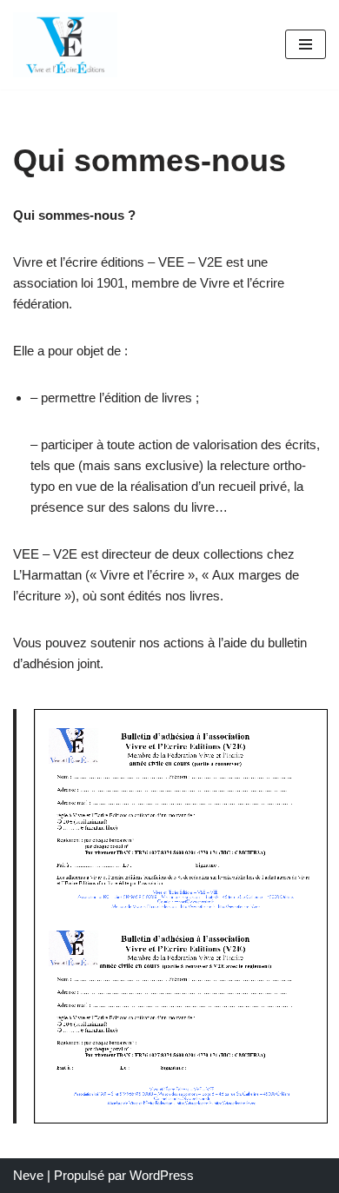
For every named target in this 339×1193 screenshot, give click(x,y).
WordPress (162, 1175)
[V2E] (65, 44)
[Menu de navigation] (305, 44)
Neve (28, 1175)
